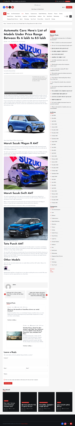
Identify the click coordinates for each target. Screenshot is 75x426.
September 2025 (55, 138)
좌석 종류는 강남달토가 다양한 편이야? (59, 51)
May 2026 (54, 118)
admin (6, 41)
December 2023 (55, 199)
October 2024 (55, 170)
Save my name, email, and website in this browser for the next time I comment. (22, 379)
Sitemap (53, 19)
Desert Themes (24, 423)
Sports (21, 19)
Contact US (47, 19)
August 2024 (54, 176)
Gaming (60, 13)
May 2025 (54, 150)
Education (50, 13)
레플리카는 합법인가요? (56, 99)
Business (27, 13)
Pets (44, 16)
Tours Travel (33, 19)
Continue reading (27, 345)
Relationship (56, 16)
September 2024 (55, 173)
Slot (51, 270)
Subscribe (69, 7)
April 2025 (54, 153)
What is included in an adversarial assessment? (62, 42)
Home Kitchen (18, 16)
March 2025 (54, 156)
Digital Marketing (42, 13)
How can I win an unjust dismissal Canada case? (62, 45)
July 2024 (54, 179)
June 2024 (54, 182)
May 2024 (54, 185)
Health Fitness (10, 16)
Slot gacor (52, 268)
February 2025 (55, 159)
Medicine (40, 16)
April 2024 (54, 188)
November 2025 (55, 132)
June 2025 (54, 147)
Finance (55, 13)
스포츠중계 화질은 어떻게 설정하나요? (59, 93)
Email (27, 368)
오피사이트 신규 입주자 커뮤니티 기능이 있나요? (61, 96)
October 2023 (54, 202)
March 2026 (54, 124)
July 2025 (54, 144)
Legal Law (25, 16)
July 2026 (54, 115)
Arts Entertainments (15, 13)
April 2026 (54, 121)
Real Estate (49, 16)
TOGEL (51, 271)
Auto (23, 13)
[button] (70, 390)
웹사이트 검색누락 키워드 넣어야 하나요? (60, 48)
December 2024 (55, 164)
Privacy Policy (40, 19)
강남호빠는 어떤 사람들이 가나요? (58, 57)
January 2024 (54, 196)
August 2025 (54, 141)
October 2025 (55, 135)
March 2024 (54, 191)
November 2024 (55, 167)
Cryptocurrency (34, 13)
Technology (26, 19)
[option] (11, 402)
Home (8, 13)
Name (5, 368)
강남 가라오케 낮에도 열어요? (58, 54)
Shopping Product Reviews (12, 19)
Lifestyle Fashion (32, 16)
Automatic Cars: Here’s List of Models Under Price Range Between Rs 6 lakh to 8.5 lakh (24, 23)
